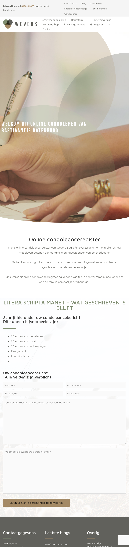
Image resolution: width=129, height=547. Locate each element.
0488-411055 (27, 6)
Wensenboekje (94, 543)
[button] (75, 3)
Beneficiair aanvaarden (56, 544)
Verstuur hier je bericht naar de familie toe (36, 502)
